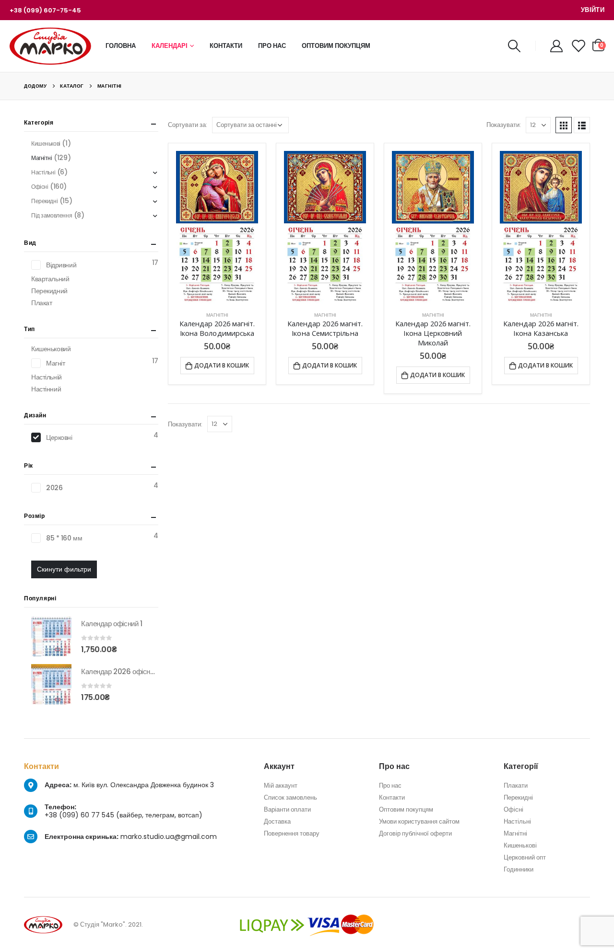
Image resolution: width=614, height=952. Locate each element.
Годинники (518, 869)
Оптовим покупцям (336, 45)
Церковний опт (525, 857)
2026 (54, 488)
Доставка (277, 821)
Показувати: (503, 124)
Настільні (43, 172)
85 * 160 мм (64, 538)
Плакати (516, 785)
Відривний (61, 265)
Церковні (59, 437)
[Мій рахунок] (556, 46)
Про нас (272, 45)
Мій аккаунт (280, 785)
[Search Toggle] (514, 46)
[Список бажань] (578, 46)
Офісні (39, 187)
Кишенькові (45, 143)
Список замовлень (290, 797)
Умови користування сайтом (419, 821)
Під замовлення (51, 215)
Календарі (170, 45)
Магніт (55, 363)
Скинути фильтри (64, 569)
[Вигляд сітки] (563, 125)
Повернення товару (291, 833)
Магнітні (217, 315)
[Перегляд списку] (582, 125)
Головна (121, 45)
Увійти (592, 9)
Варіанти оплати (287, 809)
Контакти (226, 45)
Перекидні (44, 201)
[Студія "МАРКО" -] (50, 46)
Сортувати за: (187, 124)
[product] (217, 227)
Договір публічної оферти (415, 833)
